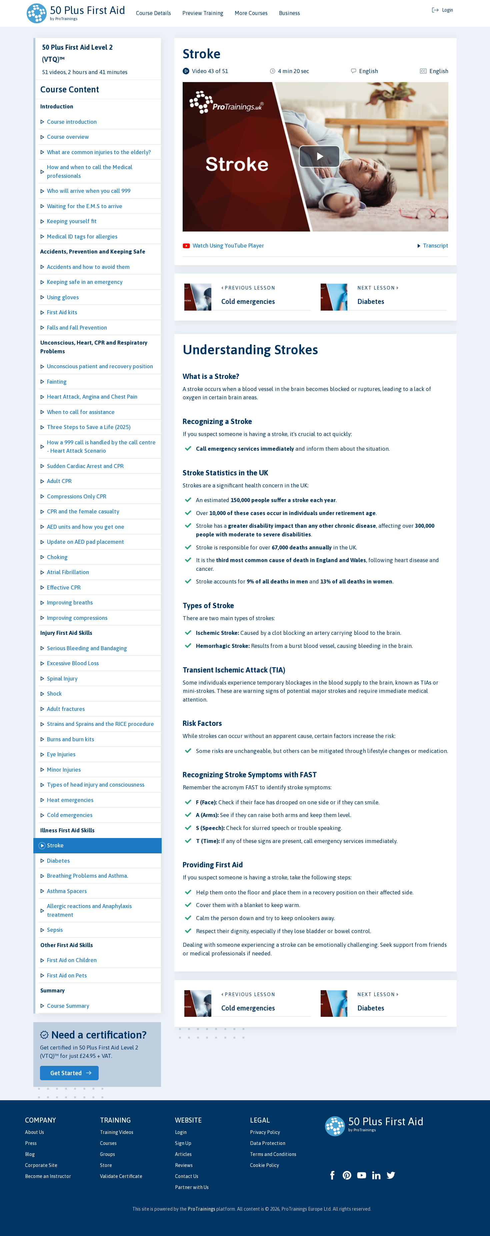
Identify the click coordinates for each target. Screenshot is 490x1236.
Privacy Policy (265, 1132)
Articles (183, 1154)
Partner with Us (192, 1187)
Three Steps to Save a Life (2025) (89, 427)
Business (289, 13)
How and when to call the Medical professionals (89, 171)
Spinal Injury (62, 678)
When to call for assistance (81, 412)
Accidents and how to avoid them (88, 267)
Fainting (57, 381)
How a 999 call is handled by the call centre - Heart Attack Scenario (101, 446)
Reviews (184, 1165)
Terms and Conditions (273, 1154)
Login (181, 1132)
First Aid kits (62, 312)
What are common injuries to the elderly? (99, 152)
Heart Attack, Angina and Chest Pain (92, 396)
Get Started (66, 1073)
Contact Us (186, 1176)
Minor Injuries (64, 769)
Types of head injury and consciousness (95, 784)
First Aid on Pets (67, 975)
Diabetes (58, 860)
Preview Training (202, 13)
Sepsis (55, 929)
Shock (54, 693)
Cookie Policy (264, 1165)
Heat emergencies (70, 800)
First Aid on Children (72, 960)
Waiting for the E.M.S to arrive (84, 206)
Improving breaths (70, 602)
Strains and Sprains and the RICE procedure (100, 724)
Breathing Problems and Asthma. (87, 875)
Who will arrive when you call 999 (88, 190)
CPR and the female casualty (83, 511)
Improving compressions (77, 617)
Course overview (68, 136)
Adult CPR (59, 481)
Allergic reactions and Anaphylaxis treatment (89, 910)
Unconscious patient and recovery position (100, 366)
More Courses (251, 13)
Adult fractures (66, 709)
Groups (107, 1154)
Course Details (153, 13)
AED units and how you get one (85, 526)
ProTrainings (201, 1209)
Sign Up (183, 1143)
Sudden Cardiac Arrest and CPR (85, 466)
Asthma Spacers (67, 891)
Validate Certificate (121, 1176)
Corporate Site (41, 1165)
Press (31, 1143)
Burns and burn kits (70, 739)
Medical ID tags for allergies (82, 236)
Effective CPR (64, 587)
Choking (57, 557)
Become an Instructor (48, 1176)
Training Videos (116, 1132)
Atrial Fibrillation (68, 572)
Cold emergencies (69, 815)
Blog (30, 1154)
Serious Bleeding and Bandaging (87, 648)
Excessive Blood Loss (73, 663)
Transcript (435, 245)
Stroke (55, 845)
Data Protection (267, 1143)
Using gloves (63, 297)
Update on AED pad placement (85, 541)
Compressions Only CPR (76, 496)
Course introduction (72, 121)
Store (106, 1165)
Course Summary (68, 1005)
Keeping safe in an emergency (84, 282)
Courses (108, 1143)
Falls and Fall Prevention (77, 327)
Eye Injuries (61, 754)
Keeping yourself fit (72, 221)
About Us (34, 1132)
